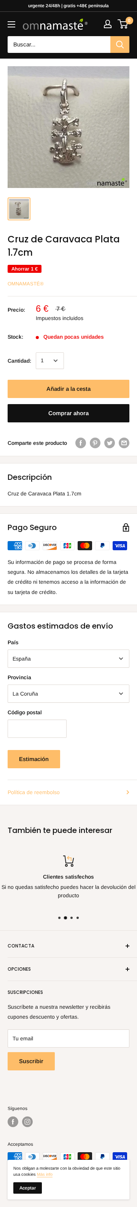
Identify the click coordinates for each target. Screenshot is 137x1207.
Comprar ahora (68, 413)
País (13, 642)
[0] (123, 24)
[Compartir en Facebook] (80, 443)
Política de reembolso (34, 792)
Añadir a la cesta (68, 388)
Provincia (19, 677)
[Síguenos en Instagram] (27, 1121)
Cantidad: (19, 361)
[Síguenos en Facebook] (13, 1121)
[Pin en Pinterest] (95, 443)
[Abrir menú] (11, 24)
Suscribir (31, 1061)
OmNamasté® (26, 284)
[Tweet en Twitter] (109, 443)
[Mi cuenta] (108, 24)
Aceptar (27, 1188)
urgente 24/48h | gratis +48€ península (68, 5)
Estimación (34, 759)
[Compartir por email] (124, 443)
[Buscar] (119, 44)
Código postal (25, 712)
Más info (45, 1174)
